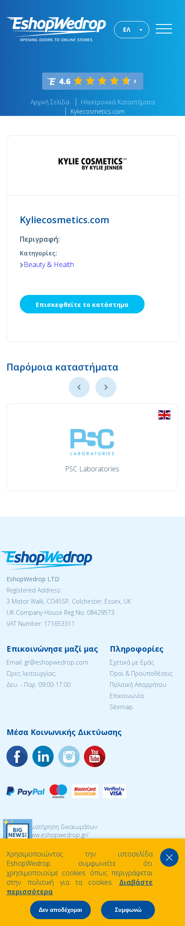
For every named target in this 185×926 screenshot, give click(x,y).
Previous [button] (79, 387)
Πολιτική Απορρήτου (138, 684)
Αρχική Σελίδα (50, 102)
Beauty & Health (49, 264)
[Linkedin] (94, 756)
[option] (92, 447)
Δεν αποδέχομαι (60, 910)
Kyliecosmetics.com (98, 111)
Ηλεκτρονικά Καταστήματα (118, 102)
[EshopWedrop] (56, 29)
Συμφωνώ (128, 910)
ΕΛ (126, 29)
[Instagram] (43, 756)
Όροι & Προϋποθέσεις (141, 673)
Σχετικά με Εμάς (132, 662)
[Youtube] (69, 756)
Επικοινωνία (127, 696)
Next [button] (106, 387)
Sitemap (121, 707)
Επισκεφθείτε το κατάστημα (82, 305)
